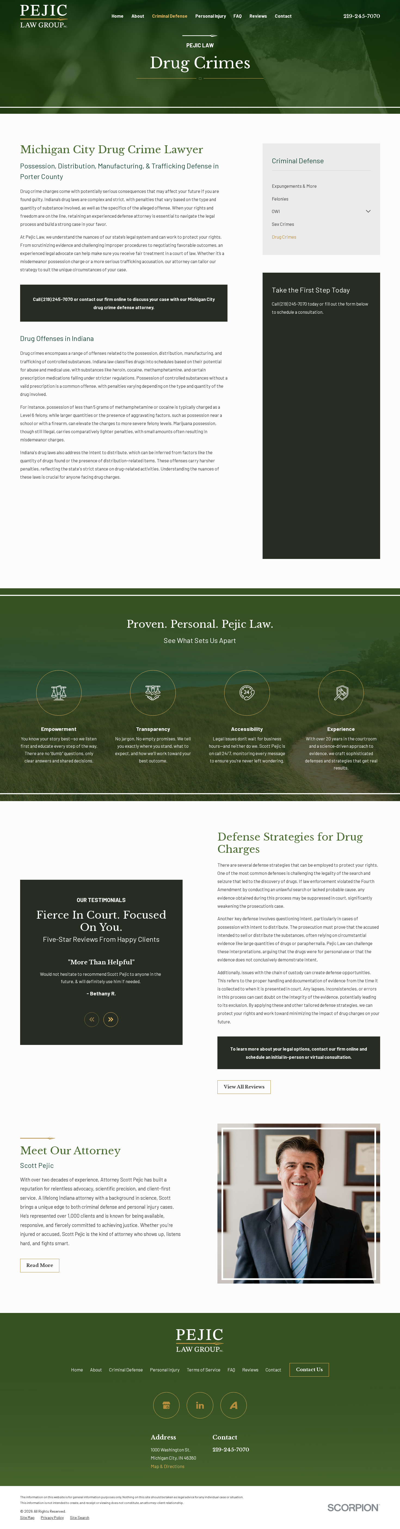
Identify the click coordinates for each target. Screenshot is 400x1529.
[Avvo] (233, 1405)
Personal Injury (165, 1369)
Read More (39, 1265)
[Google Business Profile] (166, 1405)
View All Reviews (244, 1087)
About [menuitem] (137, 16)
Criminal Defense (126, 1369)
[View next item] (110, 1019)
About (96, 1369)
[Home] (44, 16)
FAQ (231, 1369)
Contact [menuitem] (283, 16)
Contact (273, 1369)
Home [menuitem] (118, 16)
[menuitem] (321, 186)
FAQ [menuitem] (237, 16)
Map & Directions (167, 1466)
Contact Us (309, 1370)
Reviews (250, 1369)
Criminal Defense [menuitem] (169, 16)
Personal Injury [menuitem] (210, 16)
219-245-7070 (361, 16)
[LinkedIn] (200, 1405)
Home (77, 1369)
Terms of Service (203, 1369)
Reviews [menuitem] (258, 16)
